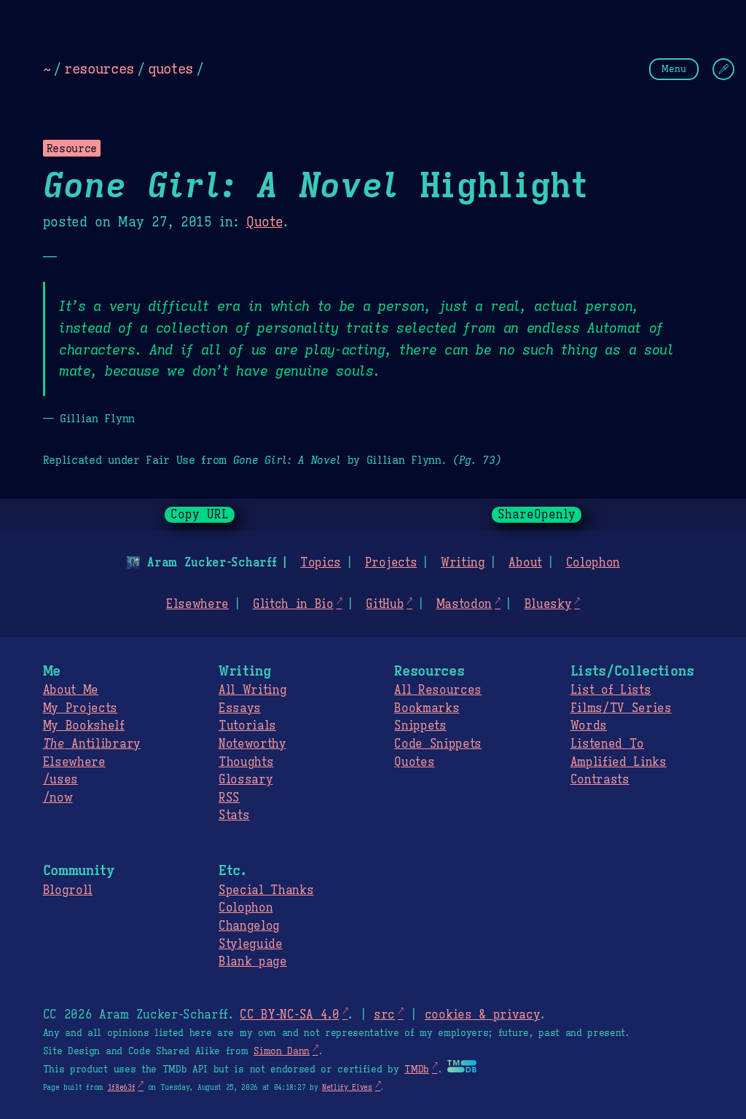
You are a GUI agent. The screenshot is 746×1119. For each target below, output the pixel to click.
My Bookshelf (84, 726)
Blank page (253, 961)
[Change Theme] (723, 69)
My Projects (80, 708)
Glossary (245, 779)
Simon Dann (282, 1051)
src (384, 1015)
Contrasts (599, 779)
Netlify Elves (347, 1087)
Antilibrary (92, 744)
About (525, 562)
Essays (240, 708)
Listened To (607, 744)
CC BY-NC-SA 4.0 (289, 1015)
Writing (463, 562)
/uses (60, 779)
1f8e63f (122, 1087)
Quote (264, 222)
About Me (70, 690)
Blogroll (68, 890)
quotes (170, 68)
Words (588, 726)
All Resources (438, 690)
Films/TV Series (621, 708)
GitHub (385, 604)
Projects (391, 562)
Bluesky (548, 604)
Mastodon (464, 604)
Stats (234, 815)
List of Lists (610, 690)
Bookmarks (426, 708)
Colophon (593, 562)
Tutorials (247, 726)
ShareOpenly (537, 514)
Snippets (420, 726)
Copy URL (199, 514)
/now (58, 798)
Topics (320, 562)
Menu (673, 69)
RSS (229, 798)
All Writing (252, 690)
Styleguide (251, 944)
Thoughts (246, 762)
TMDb (416, 1069)
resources (99, 68)
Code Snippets (438, 744)
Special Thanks (266, 890)
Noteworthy (252, 744)
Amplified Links (618, 762)
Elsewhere (197, 604)
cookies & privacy (483, 1015)
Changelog (249, 926)
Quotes (414, 762)
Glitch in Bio (293, 604)
